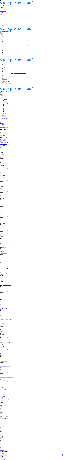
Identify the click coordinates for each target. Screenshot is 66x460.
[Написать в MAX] (62, 455)
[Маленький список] (0, 147)
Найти (1, 456)
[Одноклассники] (1, 127)
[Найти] (0, 6)
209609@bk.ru (2, 123)
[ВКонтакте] (0, 127)
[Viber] (4, 127)
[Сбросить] (0, 447)
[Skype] (6, 127)
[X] (3, 127)
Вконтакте (3, 124)
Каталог (4, 97)
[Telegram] (7, 127)
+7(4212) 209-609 (2, 17)
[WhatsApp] (5, 127)
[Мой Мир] (2, 127)
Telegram (3, 25)
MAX (2, 125)
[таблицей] (1, 146)
